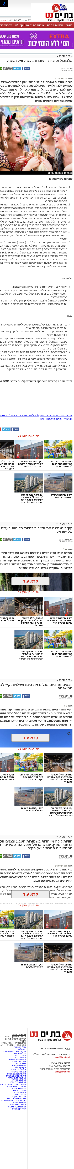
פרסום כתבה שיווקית (17, 1107)
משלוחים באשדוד (18, 1070)
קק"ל (65, 549)
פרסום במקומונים (18, 1065)
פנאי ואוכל (21, 1045)
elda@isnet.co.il (62, 1072)
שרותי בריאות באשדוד (16, 1086)
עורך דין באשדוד (19, 1109)
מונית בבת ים (20, 1057)
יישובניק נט (21, 1063)
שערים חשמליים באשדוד (15, 1098)
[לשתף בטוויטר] (17, 69)
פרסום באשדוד (19, 1102)
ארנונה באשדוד (19, 1094)
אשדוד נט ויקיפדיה (17, 1104)
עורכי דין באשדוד (18, 1096)
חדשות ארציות (19, 1036)
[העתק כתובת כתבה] (7, 69)
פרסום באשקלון (19, 1080)
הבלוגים (10, 1045)
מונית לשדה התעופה (16, 1059)
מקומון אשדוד (20, 1067)
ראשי (69, 25)
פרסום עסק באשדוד (17, 1078)
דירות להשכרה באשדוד (16, 1076)
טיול (65, 706)
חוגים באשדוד (20, 1092)
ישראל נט (22, 1049)
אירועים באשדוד (19, 1088)
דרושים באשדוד (19, 1090)
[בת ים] (52, 22)
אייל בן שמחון (20, 1053)
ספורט (23, 1041)
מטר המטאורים (61, 866)
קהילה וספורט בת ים (15, 1038)
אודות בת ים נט (35, 25)
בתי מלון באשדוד (18, 1061)
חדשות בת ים (55, 25)
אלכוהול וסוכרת (61, 78)
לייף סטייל (64, 56)
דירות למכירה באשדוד (16, 1074)
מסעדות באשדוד (18, 1072)
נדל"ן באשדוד (20, 1047)
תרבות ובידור (20, 1043)
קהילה (19, 25)
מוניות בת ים (20, 1055)
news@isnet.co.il (62, 1057)
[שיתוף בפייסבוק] (25, 69)
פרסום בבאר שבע (18, 1082)
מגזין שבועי (7, 1043)
